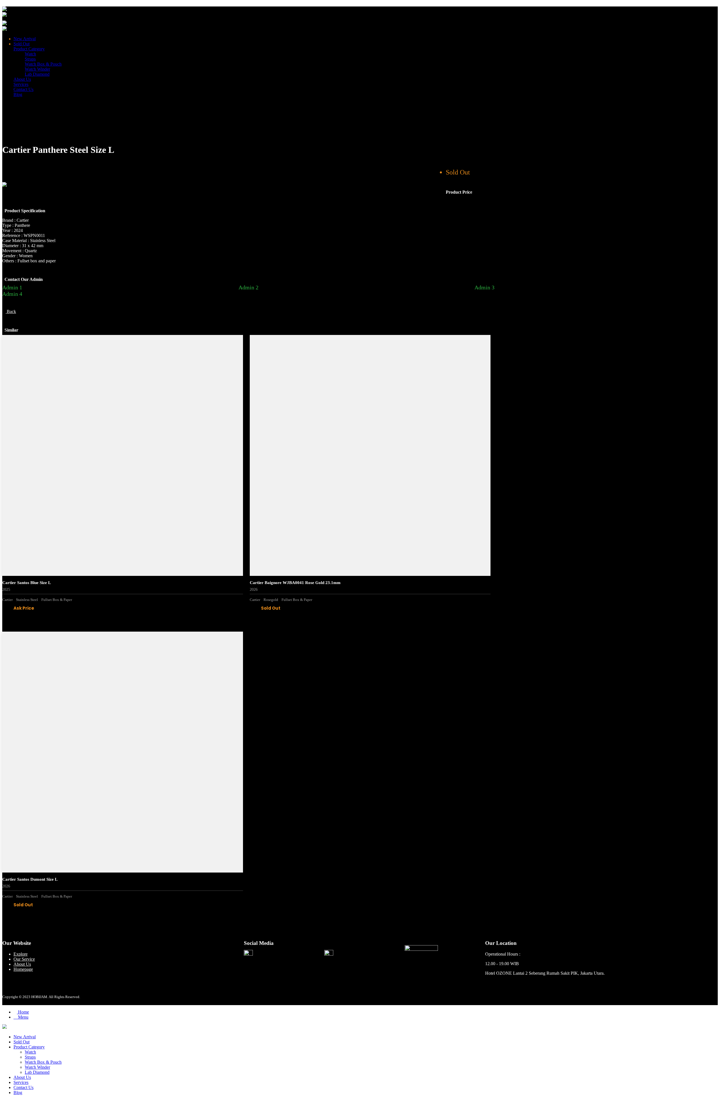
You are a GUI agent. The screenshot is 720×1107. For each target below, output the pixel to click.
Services (21, 84)
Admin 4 (12, 294)
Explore (21, 954)
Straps (30, 59)
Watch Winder (37, 69)
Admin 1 (12, 287)
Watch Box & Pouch (43, 64)
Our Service (24, 959)
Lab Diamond (37, 74)
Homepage (23, 969)
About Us (22, 79)
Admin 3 (484, 287)
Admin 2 (248, 287)
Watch (30, 54)
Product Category (29, 48)
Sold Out (22, 43)
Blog (18, 94)
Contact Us (23, 89)
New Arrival (25, 38)
